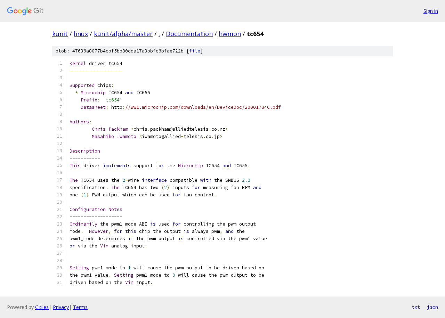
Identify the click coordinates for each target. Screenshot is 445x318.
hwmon (230, 34)
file (194, 51)
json (432, 307)
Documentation (189, 34)
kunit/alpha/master (123, 34)
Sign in (430, 11)
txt (416, 307)
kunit (60, 34)
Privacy (61, 307)
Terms (80, 307)
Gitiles (42, 307)
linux (81, 34)
